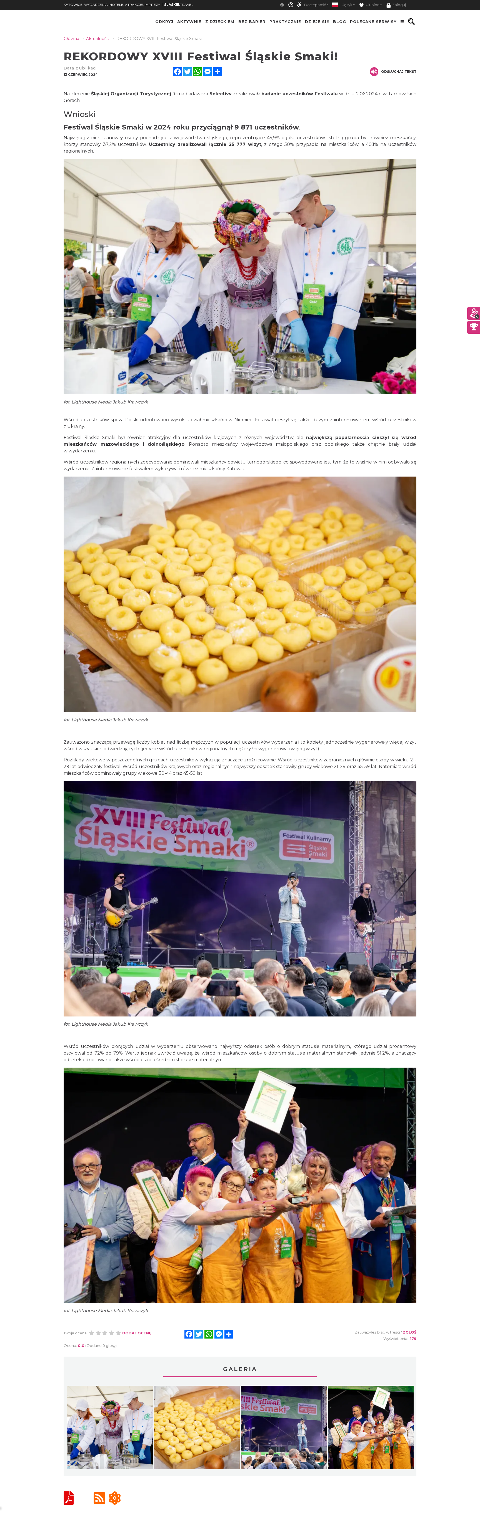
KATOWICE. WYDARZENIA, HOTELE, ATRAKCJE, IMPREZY (112, 5)
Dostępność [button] (315, 5)
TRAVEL (178, 5)
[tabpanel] (109, 1429)
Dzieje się (317, 21)
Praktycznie (285, 21)
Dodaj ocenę (136, 1333)
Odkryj (164, 21)
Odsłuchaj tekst (398, 71)
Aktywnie (189, 21)
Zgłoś (409, 1332)
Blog (339, 21)
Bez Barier (252, 21)
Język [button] (347, 5)
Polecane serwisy (373, 21)
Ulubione (373, 5)
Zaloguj (399, 5)
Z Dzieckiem (219, 21)
